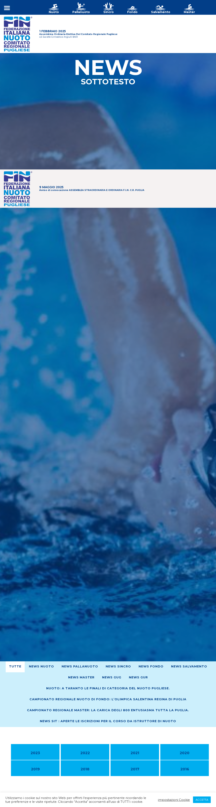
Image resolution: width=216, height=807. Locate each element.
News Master (81, 677)
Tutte (15, 666)
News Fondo (151, 666)
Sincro (108, 12)
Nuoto (54, 12)
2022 (85, 753)
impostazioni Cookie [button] (174, 800)
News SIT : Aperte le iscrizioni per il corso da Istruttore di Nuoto (108, 721)
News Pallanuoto (80, 666)
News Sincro (118, 666)
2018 (85, 769)
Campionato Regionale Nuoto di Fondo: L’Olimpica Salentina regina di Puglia (108, 699)
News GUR (138, 677)
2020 (184, 753)
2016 (184, 769)
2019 (35, 769)
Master (189, 12)
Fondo (132, 12)
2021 (135, 753)
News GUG (111, 677)
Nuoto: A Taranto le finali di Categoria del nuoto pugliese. (108, 688)
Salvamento (160, 12)
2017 (135, 769)
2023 (35, 753)
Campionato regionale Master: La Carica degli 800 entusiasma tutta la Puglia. (108, 710)
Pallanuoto (81, 12)
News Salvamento (189, 666)
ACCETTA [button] (202, 799)
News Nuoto (41, 666)
